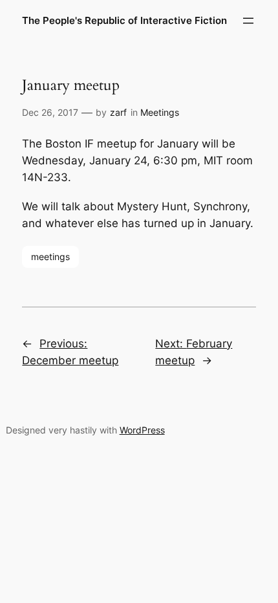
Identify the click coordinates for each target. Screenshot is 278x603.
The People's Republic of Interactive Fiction (124, 21)
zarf (118, 112)
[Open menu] (248, 20)
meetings (50, 256)
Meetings (159, 112)
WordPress (142, 429)
